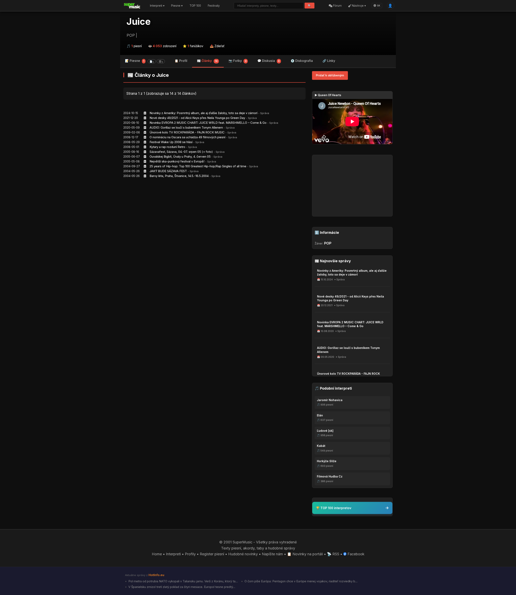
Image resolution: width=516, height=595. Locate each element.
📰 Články (207, 61)
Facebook (355, 554)
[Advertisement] (214, 212)
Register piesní (212, 554)
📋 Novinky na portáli (305, 554)
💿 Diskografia (302, 61)
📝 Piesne (144, 61)
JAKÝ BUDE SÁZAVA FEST (168, 171)
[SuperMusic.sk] (132, 5)
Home (157, 554)
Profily (190, 554)
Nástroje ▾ (358, 5)
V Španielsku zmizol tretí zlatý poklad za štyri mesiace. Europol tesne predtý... (181, 587)
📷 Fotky (238, 61)
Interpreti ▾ (157, 5)
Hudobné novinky (243, 554)
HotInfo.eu (156, 575)
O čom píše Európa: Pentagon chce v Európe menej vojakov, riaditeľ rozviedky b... (301, 581)
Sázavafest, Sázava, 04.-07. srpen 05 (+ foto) (181, 152)
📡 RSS (333, 554)
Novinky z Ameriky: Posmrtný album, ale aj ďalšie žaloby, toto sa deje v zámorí (203, 113)
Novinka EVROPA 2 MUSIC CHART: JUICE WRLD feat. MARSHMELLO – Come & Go (208, 123)
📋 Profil (181, 61)
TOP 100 (195, 5)
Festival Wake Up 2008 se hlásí (171, 142)
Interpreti (173, 554)
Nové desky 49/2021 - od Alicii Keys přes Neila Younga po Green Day (197, 118)
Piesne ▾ (177, 5)
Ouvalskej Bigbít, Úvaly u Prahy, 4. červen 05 (180, 156)
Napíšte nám (272, 554)
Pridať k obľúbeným (330, 75)
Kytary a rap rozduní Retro (167, 147)
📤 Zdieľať (217, 46)
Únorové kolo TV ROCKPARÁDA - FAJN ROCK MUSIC (187, 132)
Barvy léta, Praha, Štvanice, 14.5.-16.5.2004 (179, 176)
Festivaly (214, 5)
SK (378, 5)
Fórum (337, 5)
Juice (139, 21)
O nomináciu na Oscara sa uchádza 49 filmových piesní (187, 137)
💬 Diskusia (268, 61)
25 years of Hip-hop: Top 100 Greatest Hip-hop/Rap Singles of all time (198, 166)
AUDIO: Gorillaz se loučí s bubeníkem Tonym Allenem (186, 127)
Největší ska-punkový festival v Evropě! (177, 161)
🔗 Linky (328, 61)
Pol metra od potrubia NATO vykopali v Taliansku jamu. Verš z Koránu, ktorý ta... (183, 581)
